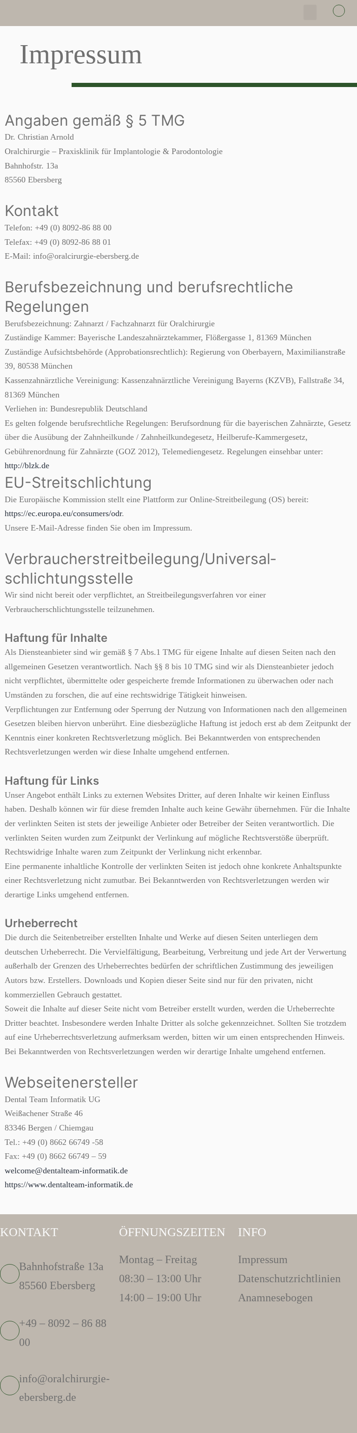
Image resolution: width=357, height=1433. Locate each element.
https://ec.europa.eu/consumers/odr (63, 513)
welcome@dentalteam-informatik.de (66, 1170)
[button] (310, 12)
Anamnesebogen (275, 1298)
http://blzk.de (27, 465)
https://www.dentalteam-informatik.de (69, 1184)
